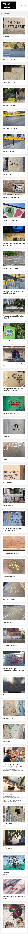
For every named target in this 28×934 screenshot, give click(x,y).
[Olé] (14, 685)
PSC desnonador (8, 151)
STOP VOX (6, 459)
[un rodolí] (14, 26)
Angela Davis (7, 824)
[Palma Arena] (14, 862)
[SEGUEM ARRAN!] (14, 72)
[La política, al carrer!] (14, 635)
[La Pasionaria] (14, 838)
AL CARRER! (7, 482)
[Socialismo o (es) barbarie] (14, 403)
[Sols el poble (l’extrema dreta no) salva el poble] (14, 233)
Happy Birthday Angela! (11, 197)
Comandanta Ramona (10, 220)
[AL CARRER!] (14, 472)
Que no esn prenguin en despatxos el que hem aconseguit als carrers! (14, 670)
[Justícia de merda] (14, 589)
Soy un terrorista (8, 930)
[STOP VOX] (14, 449)
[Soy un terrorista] (14, 916)
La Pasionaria (7, 848)
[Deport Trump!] (14, 495)
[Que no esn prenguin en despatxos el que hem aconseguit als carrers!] (14, 658)
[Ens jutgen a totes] (14, 566)
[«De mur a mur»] (14, 784)
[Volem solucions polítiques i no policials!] (14, 306)
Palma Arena (7, 872)
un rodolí (6, 36)
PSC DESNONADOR (10, 60)
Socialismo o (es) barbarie (11, 413)
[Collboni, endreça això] (14, 258)
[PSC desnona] (14, 164)
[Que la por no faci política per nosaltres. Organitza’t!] (14, 379)
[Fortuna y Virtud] (14, 708)
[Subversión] (14, 731)
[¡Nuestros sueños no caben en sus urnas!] (14, 886)
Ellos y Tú (6, 436)
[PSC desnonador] (14, 141)
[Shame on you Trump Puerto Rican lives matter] (14, 518)
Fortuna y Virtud (8, 718)
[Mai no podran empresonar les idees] (14, 354)
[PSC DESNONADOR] (14, 49)
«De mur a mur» (8, 794)
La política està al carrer (11, 553)
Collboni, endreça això (10, 268)
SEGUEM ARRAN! (9, 82)
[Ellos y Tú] (14, 426)
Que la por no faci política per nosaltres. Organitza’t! (13, 389)
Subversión (6, 741)
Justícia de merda (9, 599)
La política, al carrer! (10, 645)
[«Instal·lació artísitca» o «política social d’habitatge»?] (14, 281)
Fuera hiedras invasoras (11, 341)
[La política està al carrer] (14, 543)
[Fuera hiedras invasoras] (14, 331)
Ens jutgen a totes (9, 576)
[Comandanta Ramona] (14, 210)
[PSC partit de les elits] (14, 95)
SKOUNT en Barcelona (10, 764)
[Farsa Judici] (14, 612)
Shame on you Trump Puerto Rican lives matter (12, 529)
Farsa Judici (7, 622)
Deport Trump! (8, 505)
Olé (4, 695)
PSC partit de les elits (10, 105)
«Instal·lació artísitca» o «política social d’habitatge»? (14, 292)
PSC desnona (7, 174)
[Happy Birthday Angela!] (14, 187)
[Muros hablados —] (14, 5)
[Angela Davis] (14, 813)
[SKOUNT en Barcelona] (14, 754)
